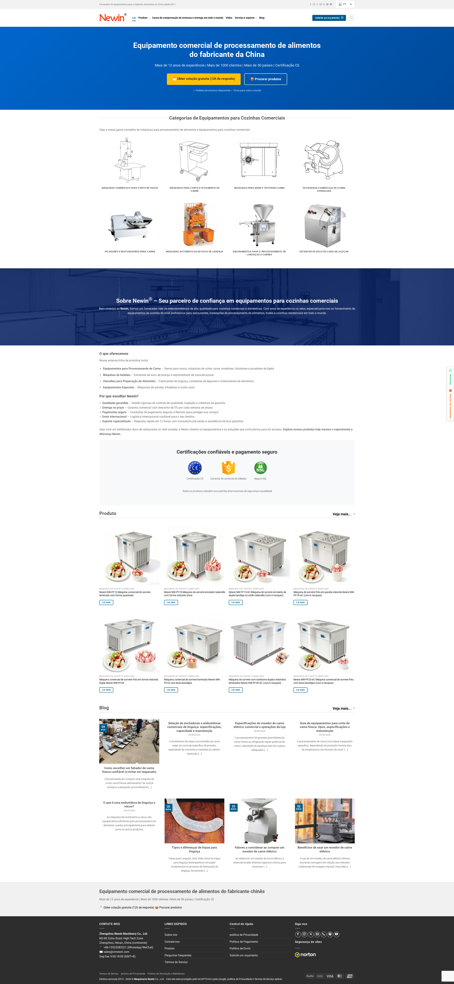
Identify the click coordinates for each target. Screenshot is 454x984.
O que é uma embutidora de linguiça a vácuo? (129, 804)
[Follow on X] (317, 4)
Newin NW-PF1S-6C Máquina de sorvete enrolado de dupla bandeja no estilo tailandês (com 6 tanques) (257, 594)
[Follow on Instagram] (314, 4)
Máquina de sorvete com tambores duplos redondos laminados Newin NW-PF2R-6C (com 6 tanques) (257, 681)
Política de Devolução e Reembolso (166, 973)
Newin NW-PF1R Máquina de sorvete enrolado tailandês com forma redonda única (194, 594)
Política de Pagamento (244, 941)
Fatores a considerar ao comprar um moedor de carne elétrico (259, 849)
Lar (134, 17)
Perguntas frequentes (178, 955)
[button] (351, 18)
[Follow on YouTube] (331, 4)
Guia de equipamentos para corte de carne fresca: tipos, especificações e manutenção (325, 727)
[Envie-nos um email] (321, 4)
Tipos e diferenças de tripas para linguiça (194, 849)
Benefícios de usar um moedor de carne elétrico (325, 849)
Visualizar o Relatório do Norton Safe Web (305, 954)
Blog (261, 17)
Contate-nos (172, 941)
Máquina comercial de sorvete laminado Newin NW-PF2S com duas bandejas (192, 681)
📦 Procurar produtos (265, 79)
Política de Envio (240, 948)
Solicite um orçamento (244, 955)
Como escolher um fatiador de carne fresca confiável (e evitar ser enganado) (129, 770)
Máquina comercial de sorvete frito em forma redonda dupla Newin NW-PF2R (128, 681)
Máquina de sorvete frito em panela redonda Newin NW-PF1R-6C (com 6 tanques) (324, 594)
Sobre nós (171, 934)
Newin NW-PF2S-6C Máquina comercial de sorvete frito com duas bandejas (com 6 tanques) (324, 681)
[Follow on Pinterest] (327, 4)
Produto (142, 17)
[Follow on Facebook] (310, 4)
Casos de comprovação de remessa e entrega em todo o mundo (187, 17)
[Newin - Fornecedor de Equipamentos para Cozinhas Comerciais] (113, 18)
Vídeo (229, 17)
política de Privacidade (244, 934)
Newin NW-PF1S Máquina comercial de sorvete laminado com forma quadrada (125, 594)
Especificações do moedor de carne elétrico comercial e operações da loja (260, 725)
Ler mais (106, 602)
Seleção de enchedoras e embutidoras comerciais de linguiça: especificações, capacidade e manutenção (194, 727)
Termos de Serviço (176, 962)
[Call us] (324, 4)
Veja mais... (342, 514)
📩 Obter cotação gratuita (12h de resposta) (204, 79)
